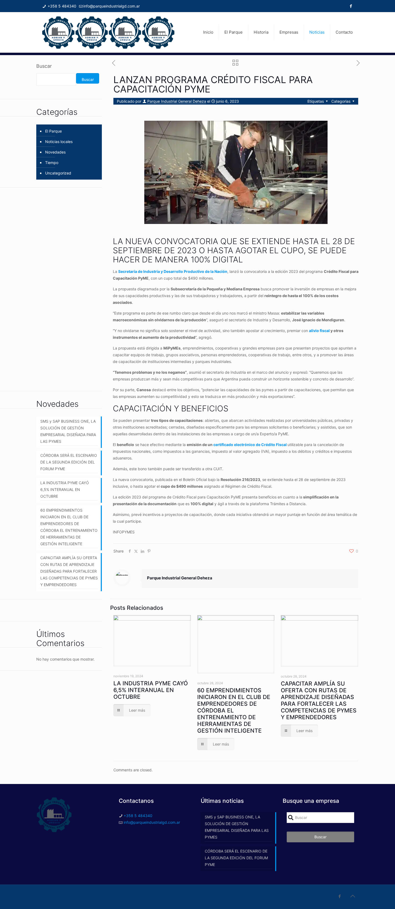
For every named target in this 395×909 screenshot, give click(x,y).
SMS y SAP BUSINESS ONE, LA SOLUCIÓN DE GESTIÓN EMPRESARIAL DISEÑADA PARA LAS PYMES (68, 431)
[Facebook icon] (351, 6)
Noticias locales (59, 141)
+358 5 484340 (61, 6)
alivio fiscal (319, 330)
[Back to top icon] (352, 896)
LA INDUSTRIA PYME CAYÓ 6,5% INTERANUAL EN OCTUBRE (150, 690)
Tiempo (51, 162)
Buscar (44, 66)
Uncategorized (58, 173)
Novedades (55, 152)
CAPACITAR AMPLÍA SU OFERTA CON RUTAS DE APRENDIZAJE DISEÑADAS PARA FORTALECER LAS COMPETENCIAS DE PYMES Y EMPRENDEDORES (319, 700)
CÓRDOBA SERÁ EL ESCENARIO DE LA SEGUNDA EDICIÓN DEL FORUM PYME (68, 462)
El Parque (53, 131)
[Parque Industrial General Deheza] (108, 32)
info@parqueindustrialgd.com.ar (111, 6)
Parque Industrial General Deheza (176, 101)
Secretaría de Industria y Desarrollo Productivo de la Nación (172, 271)
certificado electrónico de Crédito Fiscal (250, 444)
